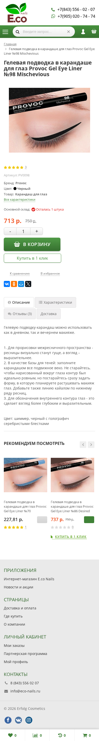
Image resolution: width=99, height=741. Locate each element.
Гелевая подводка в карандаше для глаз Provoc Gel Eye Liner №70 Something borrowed (25, 506)
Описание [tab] (21, 302)
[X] (28, 284)
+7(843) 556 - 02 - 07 (76, 9)
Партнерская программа (25, 653)
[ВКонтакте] (7, 284)
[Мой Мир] (21, 284)
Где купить (13, 616)
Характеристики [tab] (58, 302)
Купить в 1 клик (32, 258)
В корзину (36, 244)
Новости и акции (18, 587)
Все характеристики (19, 199)
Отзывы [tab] (22, 313)
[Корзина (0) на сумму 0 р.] (93, 33)
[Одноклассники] (14, 284)
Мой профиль (16, 661)
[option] (25, 496)
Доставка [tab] (49, 313)
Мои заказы (14, 645)
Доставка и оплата (20, 608)
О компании (14, 624)
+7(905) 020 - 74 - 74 (76, 16)
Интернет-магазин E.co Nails (29, 579)
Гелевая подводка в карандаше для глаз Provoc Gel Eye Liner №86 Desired (72, 506)
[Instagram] (29, 720)
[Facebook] (8, 720)
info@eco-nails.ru (25, 691)
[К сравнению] (38, 527)
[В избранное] (45, 527)
